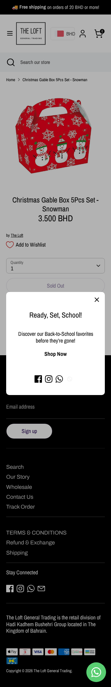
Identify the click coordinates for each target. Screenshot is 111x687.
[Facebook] (38, 379)
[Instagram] (48, 379)
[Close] (97, 300)
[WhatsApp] (59, 379)
